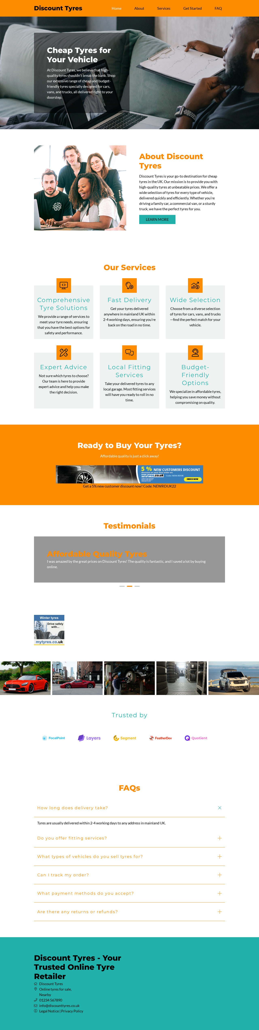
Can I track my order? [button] (63, 869)
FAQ (218, 8)
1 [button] (122, 580)
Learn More (157, 219)
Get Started (192, 8)
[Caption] (25, 672)
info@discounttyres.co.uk (59, 1000)
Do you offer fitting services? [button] (72, 832)
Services (163, 8)
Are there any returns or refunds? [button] (77, 906)
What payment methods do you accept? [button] (85, 887)
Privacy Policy (72, 1005)
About (139, 8)
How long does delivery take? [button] (72, 802)
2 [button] (129, 580)
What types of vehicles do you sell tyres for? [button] (90, 851)
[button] (41, 557)
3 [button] (137, 580)
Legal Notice (49, 1005)
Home (116, 8)
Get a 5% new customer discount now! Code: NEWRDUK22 (129, 486)
